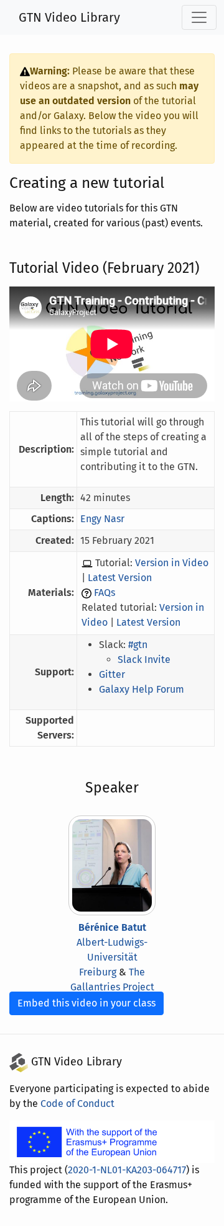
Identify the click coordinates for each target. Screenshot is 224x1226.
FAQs (104, 592)
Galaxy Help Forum (141, 689)
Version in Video (171, 563)
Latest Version (120, 578)
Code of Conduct (77, 1103)
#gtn (137, 645)
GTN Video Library (69, 17)
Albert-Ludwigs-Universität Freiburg (112, 957)
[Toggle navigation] (199, 17)
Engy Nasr (102, 519)
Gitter (112, 674)
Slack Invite (144, 659)
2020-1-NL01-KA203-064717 (127, 1170)
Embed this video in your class (86, 1003)
